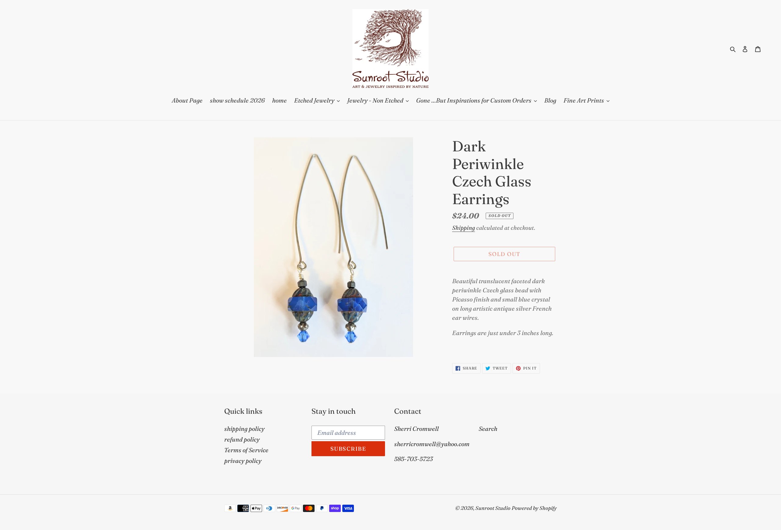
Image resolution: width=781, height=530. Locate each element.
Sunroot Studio (492, 508)
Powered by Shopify (534, 508)
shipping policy (244, 428)
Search (488, 428)
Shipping (463, 227)
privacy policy (242, 460)
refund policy (242, 439)
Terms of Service (246, 450)
